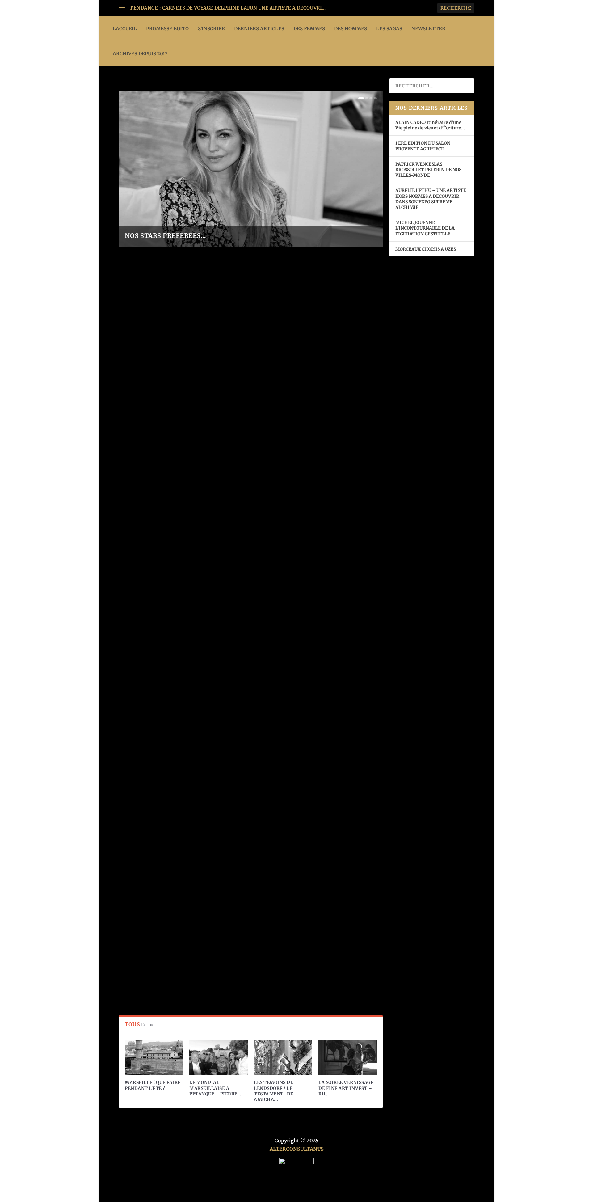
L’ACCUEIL (125, 29)
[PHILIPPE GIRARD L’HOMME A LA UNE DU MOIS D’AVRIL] (231, 887)
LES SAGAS (389, 29)
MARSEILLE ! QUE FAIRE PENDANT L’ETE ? (153, 1085)
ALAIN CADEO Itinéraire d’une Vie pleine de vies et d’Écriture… (430, 125)
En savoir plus (145, 431)
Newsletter (428, 29)
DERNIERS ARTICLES (259, 29)
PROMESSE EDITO (167, 29)
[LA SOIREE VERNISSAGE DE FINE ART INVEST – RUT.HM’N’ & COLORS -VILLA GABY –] (347, 1057)
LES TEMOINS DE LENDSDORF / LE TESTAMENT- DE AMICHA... (273, 1091)
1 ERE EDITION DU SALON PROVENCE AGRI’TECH (422, 145)
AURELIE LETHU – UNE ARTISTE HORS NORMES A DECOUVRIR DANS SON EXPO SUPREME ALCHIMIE (430, 199)
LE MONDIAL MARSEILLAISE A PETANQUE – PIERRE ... (216, 1088)
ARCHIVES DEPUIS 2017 (140, 54)
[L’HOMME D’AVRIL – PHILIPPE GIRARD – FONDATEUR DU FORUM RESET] (233, 695)
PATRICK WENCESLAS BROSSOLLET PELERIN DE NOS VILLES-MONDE (428, 169)
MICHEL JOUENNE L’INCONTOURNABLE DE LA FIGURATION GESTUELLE (425, 228)
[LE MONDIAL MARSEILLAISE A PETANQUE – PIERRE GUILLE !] (218, 1057)
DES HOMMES (350, 29)
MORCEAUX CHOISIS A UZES (425, 249)
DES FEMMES (309, 29)
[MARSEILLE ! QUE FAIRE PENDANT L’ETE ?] (154, 1057)
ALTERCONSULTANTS (297, 1149)
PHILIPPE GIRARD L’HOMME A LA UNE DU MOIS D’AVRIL (199, 964)
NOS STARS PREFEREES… (165, 235)
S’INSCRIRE (211, 29)
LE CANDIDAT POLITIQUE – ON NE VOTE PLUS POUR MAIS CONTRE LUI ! (220, 404)
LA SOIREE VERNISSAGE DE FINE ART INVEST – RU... (345, 1088)
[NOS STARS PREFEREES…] (220, 510)
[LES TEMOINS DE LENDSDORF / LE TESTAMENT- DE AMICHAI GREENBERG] (283, 1057)
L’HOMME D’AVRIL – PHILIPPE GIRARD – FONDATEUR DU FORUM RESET (221, 773)
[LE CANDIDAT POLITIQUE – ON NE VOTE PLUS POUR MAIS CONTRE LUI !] (238, 323)
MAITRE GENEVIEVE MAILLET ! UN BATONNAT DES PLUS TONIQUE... (243, 8)
